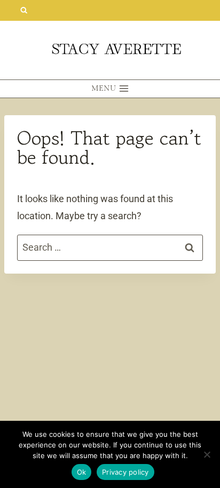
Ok (82, 472)
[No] (206, 454)
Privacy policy (125, 472)
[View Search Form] (24, 10)
